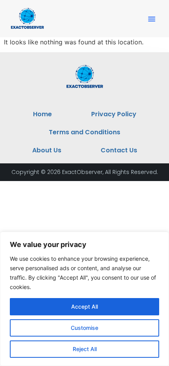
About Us (46, 150)
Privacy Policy (113, 114)
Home (42, 114)
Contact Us (119, 150)
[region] (84, 299)
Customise (84, 327)
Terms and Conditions (84, 132)
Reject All (85, 349)
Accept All (84, 306)
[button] (152, 19)
